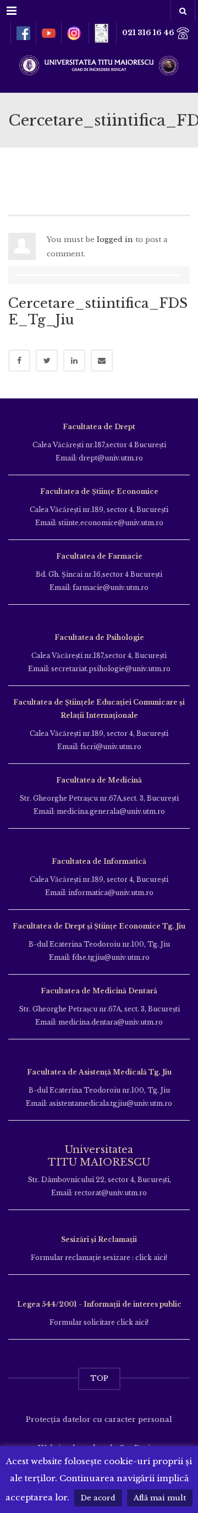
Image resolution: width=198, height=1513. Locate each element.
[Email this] (102, 361)
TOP (99, 1378)
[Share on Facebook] (19, 361)
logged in (115, 239)
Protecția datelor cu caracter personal (99, 1419)
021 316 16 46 (149, 32)
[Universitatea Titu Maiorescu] (99, 64)
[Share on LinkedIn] (74, 361)
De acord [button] (98, 1498)
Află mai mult (160, 1498)
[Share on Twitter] (47, 361)
